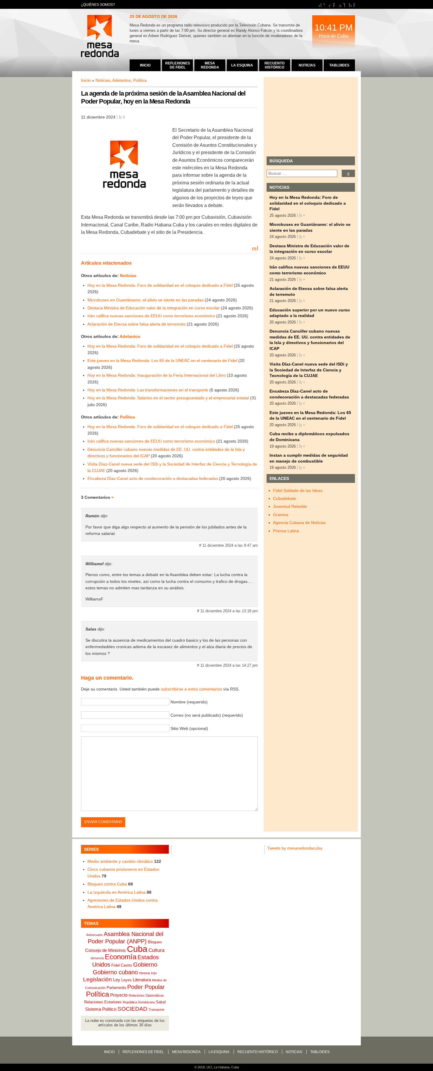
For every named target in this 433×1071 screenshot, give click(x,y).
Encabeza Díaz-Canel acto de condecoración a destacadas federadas (152, 478)
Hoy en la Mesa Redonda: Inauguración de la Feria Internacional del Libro (156, 375)
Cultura (156, 950)
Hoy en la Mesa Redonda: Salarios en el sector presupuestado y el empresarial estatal (168, 398)
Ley (116, 979)
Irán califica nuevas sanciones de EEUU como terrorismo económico (151, 315)
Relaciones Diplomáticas (146, 995)
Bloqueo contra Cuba (107, 884)
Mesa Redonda (100, 37)
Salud (161, 1002)
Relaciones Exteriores (103, 1002)
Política (140, 80)
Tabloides (320, 1052)
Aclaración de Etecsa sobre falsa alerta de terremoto (136, 324)
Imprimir (257, 248)
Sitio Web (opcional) (189, 728)
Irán (154, 973)
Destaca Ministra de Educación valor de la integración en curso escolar (153, 308)
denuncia (97, 958)
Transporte (156, 1009)
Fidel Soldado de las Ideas (298, 490)
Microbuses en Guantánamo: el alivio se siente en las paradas (145, 300)
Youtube (324, 4)
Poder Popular (146, 987)
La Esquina (219, 1052)
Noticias (102, 80)
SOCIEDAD (132, 1009)
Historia (144, 973)
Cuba (137, 949)
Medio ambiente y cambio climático (120, 861)
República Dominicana (139, 1002)
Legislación (97, 979)
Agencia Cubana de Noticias (299, 522)
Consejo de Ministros (105, 950)
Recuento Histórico (257, 1052)
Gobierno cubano (115, 972)
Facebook (334, 4)
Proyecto (119, 994)
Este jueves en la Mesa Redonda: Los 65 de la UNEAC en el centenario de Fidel (162, 360)
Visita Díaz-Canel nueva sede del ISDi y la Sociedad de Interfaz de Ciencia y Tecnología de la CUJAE (309, 370)
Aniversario (94, 935)
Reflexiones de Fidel (143, 1052)
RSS (354, 4)
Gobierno (145, 964)
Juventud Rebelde (290, 506)
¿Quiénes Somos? (98, 5)
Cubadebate (284, 498)
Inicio (86, 80)
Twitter (344, 4)
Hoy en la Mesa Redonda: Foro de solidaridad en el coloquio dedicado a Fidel (160, 285)
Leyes (126, 980)
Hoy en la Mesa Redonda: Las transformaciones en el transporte (147, 390)
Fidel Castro (121, 965)
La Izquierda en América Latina (116, 892)
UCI (209, 1067)
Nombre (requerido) (189, 702)
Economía (120, 957)
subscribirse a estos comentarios (191, 689)
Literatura (142, 979)
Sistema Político (100, 1009)
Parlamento (116, 987)
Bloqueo (155, 942)
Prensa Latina (286, 530)
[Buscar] (348, 173)
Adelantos (121, 80)
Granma (280, 514)
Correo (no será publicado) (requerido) (207, 715)
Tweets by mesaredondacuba (294, 848)
